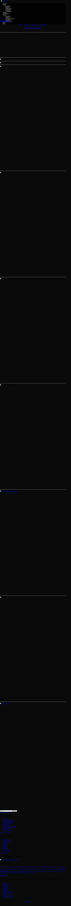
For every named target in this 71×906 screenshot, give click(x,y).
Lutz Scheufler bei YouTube (6, 812)
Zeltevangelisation (14, 872)
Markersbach (10, 871)
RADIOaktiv (6, 13)
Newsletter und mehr (7, 893)
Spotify (21, 25)
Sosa (47, 871)
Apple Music (33, 25)
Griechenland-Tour (10, 18)
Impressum (5, 890)
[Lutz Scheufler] (5, 1)
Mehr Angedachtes (4, 853)
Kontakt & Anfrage (7, 884)
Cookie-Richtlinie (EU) (8, 895)
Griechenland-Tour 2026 (8, 896)
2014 (1, 866)
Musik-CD (18, 871)
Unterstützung (9, 11)
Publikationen (9, 8)
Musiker (7, 7)
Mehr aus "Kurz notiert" (5, 832)
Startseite (5, 3)
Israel (37, 869)
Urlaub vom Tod (62, 871)
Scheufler (35, 871)
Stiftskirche (54, 871)
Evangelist (8, 6)
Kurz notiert (5, 887)
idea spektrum (32, 869)
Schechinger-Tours (30, 871)
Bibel (21, 866)
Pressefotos (8, 9)
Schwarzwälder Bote (42, 871)
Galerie (4, 14)
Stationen (8, 17)
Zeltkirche (21, 872)
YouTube (26, 25)
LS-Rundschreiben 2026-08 (33, 28)
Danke (4, 22)
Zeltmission (26, 872)
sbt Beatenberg (23, 871)
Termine (4, 12)
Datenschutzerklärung (7, 892)
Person (4, 4)
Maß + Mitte (15, 871)
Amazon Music (42, 25)
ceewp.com (26, 901)
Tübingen (57, 871)
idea (22, 869)
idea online (26, 869)
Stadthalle (50, 871)
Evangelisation (46, 866)
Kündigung (59, 869)
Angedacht (5, 885)
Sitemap (4, 894)
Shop (4, 23)
